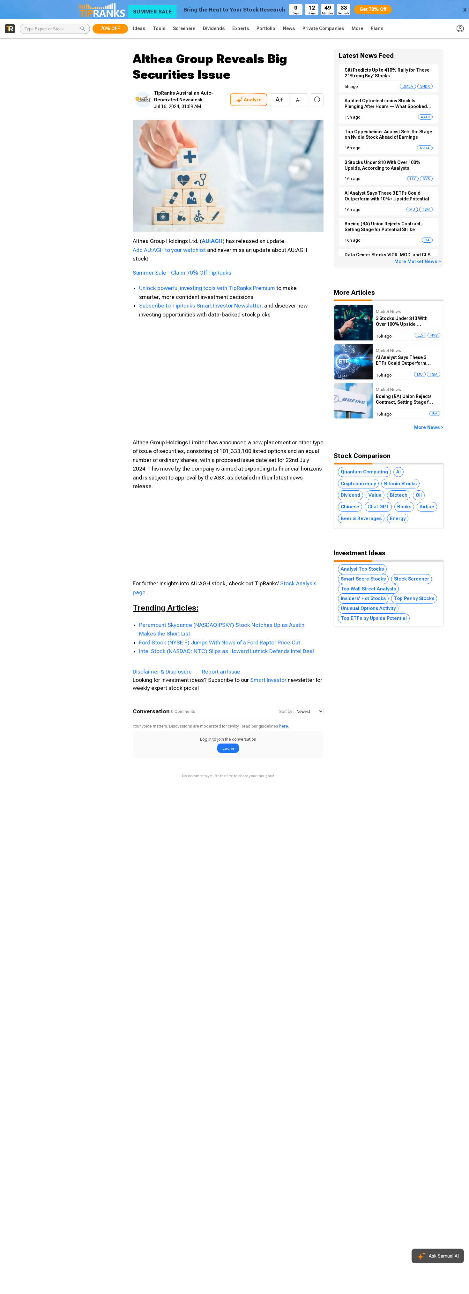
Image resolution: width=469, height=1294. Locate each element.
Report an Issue (221, 671)
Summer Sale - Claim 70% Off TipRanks (182, 272)
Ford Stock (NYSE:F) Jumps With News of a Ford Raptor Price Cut (219, 642)
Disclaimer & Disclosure (162, 671)
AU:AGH (212, 241)
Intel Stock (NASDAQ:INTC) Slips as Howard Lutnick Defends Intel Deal (226, 651)
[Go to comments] (317, 99)
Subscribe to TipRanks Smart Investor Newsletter (200, 305)
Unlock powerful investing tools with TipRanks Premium (207, 288)
